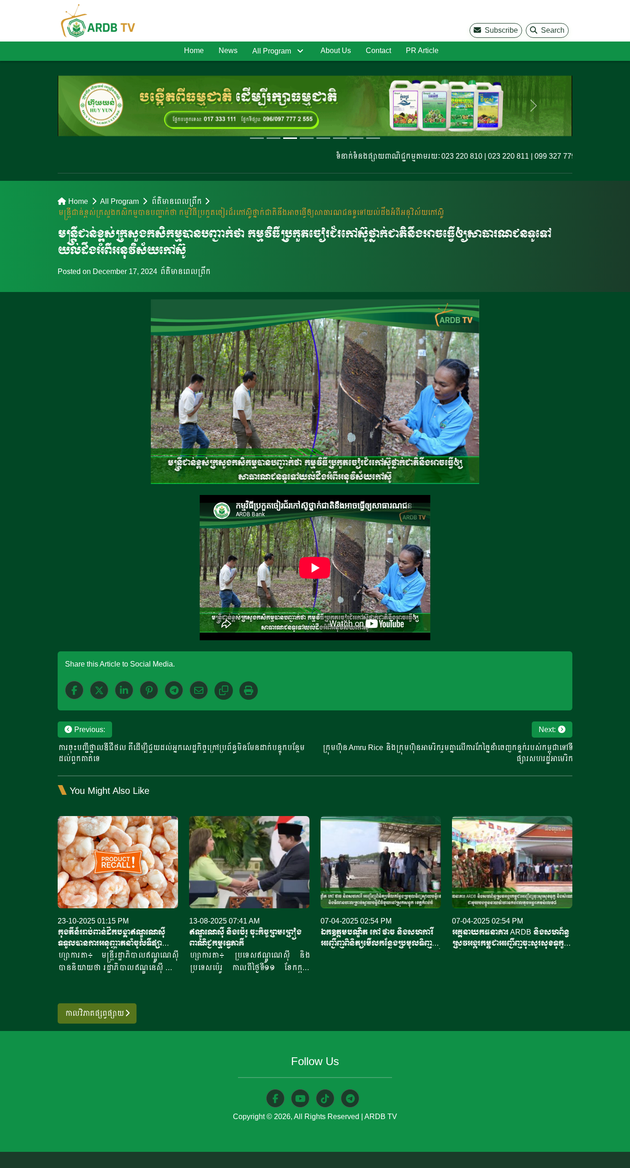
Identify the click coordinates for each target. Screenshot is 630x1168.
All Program (271, 51)
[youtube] (300, 1098)
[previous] (96, 105)
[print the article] (248, 690)
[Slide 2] (273, 138)
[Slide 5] (323, 138)
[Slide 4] (307, 138)
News (228, 50)
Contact (378, 50)
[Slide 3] (290, 138)
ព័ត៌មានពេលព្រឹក (176, 201)
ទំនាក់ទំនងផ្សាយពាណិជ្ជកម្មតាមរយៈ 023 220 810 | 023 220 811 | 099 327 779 (434, 156)
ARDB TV (380, 1116)
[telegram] (350, 1098)
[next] (533, 105)
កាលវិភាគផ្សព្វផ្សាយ (95, 1013)
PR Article (422, 50)
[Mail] (199, 690)
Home (194, 50)
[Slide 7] (356, 138)
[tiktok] (325, 1098)
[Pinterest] (149, 690)
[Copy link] (223, 690)
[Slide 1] (257, 138)
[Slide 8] (373, 138)
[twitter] (99, 690)
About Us (336, 50)
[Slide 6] (340, 138)
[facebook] (74, 690)
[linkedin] (124, 690)
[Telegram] (174, 690)
